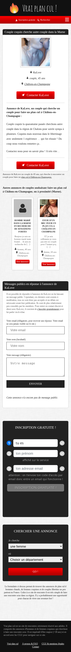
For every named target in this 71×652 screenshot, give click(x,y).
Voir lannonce (22, 261)
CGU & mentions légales (53, 643)
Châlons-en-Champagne (37, 84)
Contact (35, 646)
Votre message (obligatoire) (18, 355)
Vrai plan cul (12, 643)
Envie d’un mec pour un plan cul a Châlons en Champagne (48, 226)
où (9, 553)
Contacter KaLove (37, 95)
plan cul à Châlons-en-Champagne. (36, 177)
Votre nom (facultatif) (16, 339)
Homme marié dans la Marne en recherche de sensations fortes (22, 226)
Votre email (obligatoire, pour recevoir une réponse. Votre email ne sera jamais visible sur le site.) (34, 322)
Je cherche (13, 540)
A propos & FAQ (30, 643)
